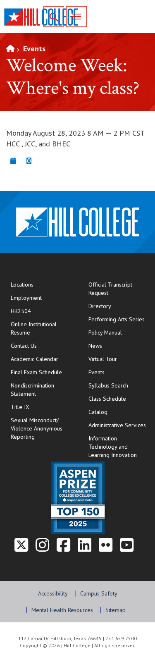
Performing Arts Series (116, 319)
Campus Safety (98, 593)
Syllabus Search (108, 385)
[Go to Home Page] (10, 48)
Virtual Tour (102, 359)
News (95, 345)
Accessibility (53, 593)
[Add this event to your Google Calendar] (29, 160)
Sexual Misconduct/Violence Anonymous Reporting (36, 428)
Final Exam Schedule (41, 372)
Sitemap (115, 610)
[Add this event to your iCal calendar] (14, 160)
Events (33, 48)
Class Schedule (118, 398)
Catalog (97, 412)
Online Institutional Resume (41, 328)
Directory (99, 306)
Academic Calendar (34, 359)
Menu (76, 16)
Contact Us (41, 345)
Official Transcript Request (118, 289)
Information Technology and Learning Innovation (112, 447)
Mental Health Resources (62, 610)
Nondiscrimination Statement (32, 389)
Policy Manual (105, 332)
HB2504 (21, 311)
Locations (22, 284)
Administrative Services (117, 425)
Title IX (20, 407)
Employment (26, 297)
